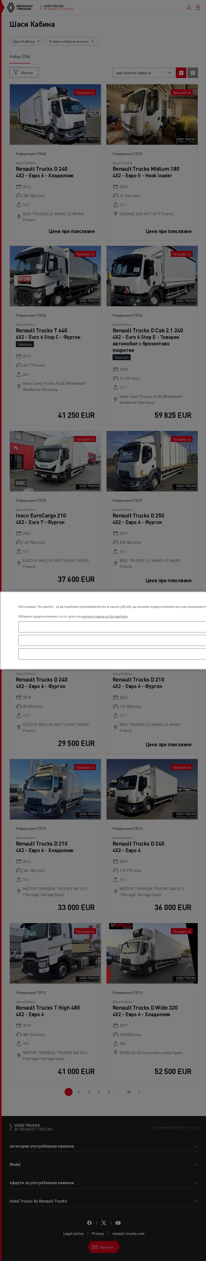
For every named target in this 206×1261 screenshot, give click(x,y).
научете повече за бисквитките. (105, 616)
